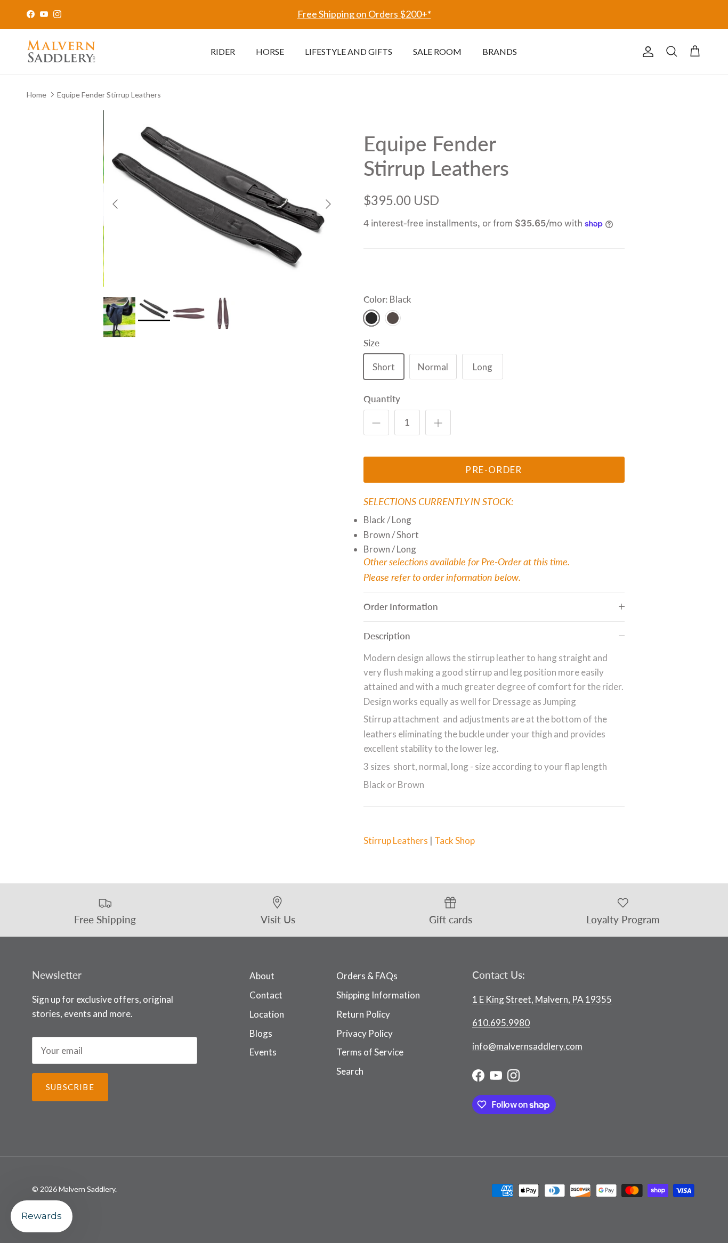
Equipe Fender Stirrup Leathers (109, 94)
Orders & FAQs (367, 975)
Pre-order (493, 469)
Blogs (260, 1033)
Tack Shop (454, 840)
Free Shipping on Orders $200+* (364, 14)
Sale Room (437, 51)
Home (36, 94)
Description (386, 635)
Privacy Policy (364, 1033)
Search (349, 1071)
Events (263, 1052)
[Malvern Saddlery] (61, 51)
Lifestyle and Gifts (348, 51)
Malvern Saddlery (87, 1188)
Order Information (400, 606)
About (261, 975)
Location (266, 1014)
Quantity (381, 398)
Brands (499, 51)
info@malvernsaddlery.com (527, 1046)
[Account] (645, 51)
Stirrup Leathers (395, 840)
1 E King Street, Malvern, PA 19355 (542, 999)
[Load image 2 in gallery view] (222, 198)
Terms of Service (369, 1052)
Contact (265, 995)
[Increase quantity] (438, 422)
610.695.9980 (501, 1022)
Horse (270, 51)
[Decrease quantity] (376, 422)
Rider (223, 51)
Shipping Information (378, 995)
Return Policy (363, 1014)
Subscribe (70, 1087)
